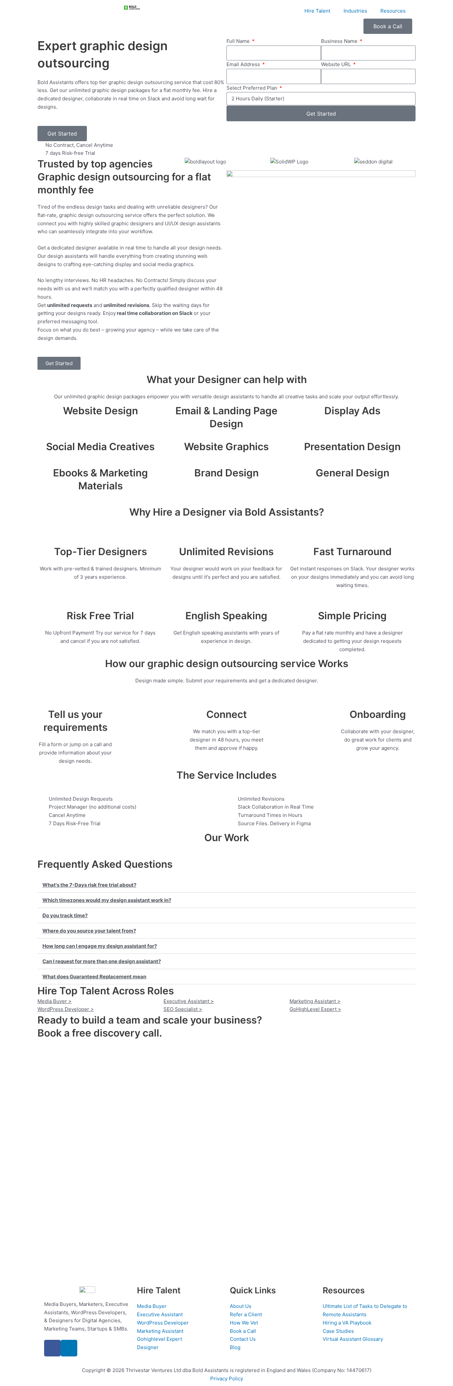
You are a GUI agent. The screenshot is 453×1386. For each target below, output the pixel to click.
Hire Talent (317, 11)
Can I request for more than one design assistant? (101, 961)
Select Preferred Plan (253, 88)
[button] (226, 885)
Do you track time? (65, 915)
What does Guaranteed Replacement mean (94, 976)
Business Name (340, 41)
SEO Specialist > (182, 1009)
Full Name (239, 41)
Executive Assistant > (188, 1001)
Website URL (336, 64)
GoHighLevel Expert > (315, 1009)
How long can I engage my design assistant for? (99, 946)
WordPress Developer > (65, 1009)
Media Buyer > (54, 1001)
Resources (393, 11)
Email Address (244, 64)
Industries (355, 11)
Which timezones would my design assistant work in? (106, 900)
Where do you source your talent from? (89, 931)
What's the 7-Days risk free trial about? (89, 885)
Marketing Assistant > (315, 1001)
